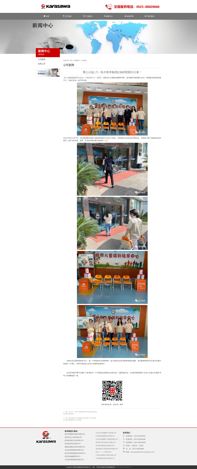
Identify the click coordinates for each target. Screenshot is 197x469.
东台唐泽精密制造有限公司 (74, 450)
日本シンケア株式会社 (103, 452)
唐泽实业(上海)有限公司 (73, 437)
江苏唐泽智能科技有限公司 (105, 436)
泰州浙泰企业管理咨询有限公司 (107, 449)
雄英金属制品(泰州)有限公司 (75, 447)
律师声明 (130, 16)
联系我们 (151, 16)
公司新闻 (41, 59)
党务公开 (41, 64)
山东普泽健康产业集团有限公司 (107, 439)
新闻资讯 (76, 60)
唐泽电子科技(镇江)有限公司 (106, 442)
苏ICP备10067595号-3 (124, 467)
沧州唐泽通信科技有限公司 (105, 445)
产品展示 (89, 16)
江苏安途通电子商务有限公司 (106, 455)
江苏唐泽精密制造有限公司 (74, 459)
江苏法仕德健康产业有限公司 (106, 433)
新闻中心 (109, 16)
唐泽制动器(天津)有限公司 (74, 440)
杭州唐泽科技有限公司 (73, 444)
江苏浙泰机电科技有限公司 (105, 458)
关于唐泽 (68, 16)
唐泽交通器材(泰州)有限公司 (75, 434)
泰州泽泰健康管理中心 (73, 456)
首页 (47, 16)
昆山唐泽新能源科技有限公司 (75, 453)
